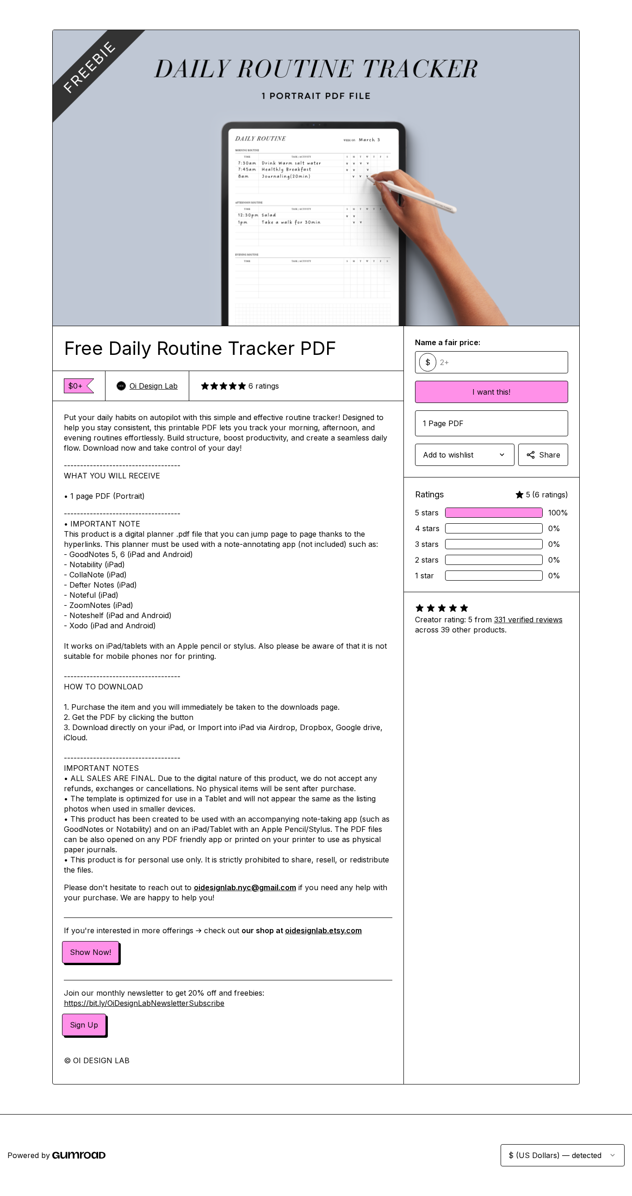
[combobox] (464, 455)
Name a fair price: (447, 342)
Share (549, 454)
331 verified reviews (528, 619)
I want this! (491, 392)
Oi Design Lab (154, 385)
